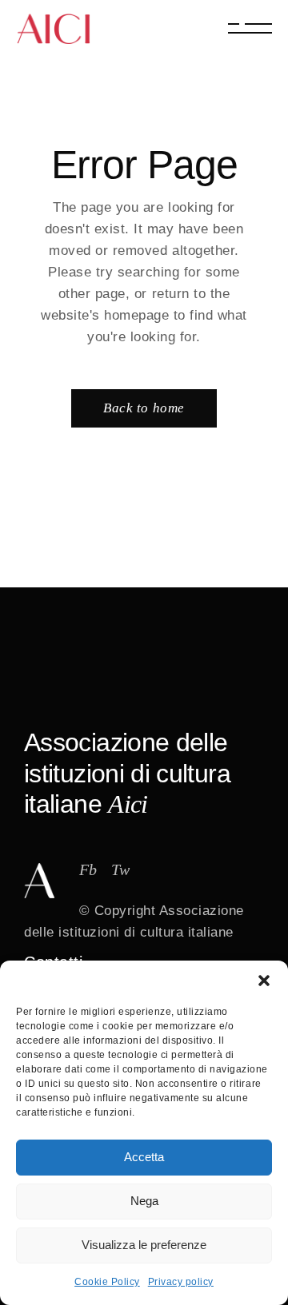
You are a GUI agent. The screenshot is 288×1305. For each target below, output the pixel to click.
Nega (144, 1201)
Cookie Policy (107, 1281)
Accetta (144, 1157)
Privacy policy (181, 1281)
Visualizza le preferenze (144, 1244)
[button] (264, 981)
